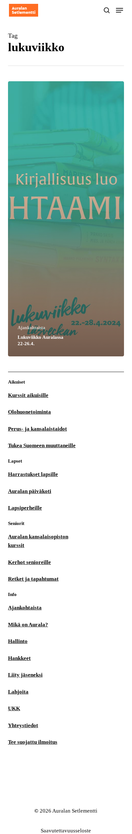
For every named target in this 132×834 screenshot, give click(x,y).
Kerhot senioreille (29, 562)
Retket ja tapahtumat (33, 579)
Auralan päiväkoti (29, 491)
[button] (119, 10)
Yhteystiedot (23, 725)
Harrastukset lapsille (33, 474)
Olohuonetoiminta (29, 412)
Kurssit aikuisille (28, 395)
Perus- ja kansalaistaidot (37, 429)
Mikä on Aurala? (28, 625)
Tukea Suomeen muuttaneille (42, 445)
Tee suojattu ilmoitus (32, 742)
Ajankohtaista (31, 327)
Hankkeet (19, 658)
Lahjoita (18, 692)
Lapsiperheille (25, 508)
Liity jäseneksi (25, 675)
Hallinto (18, 641)
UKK (14, 708)
